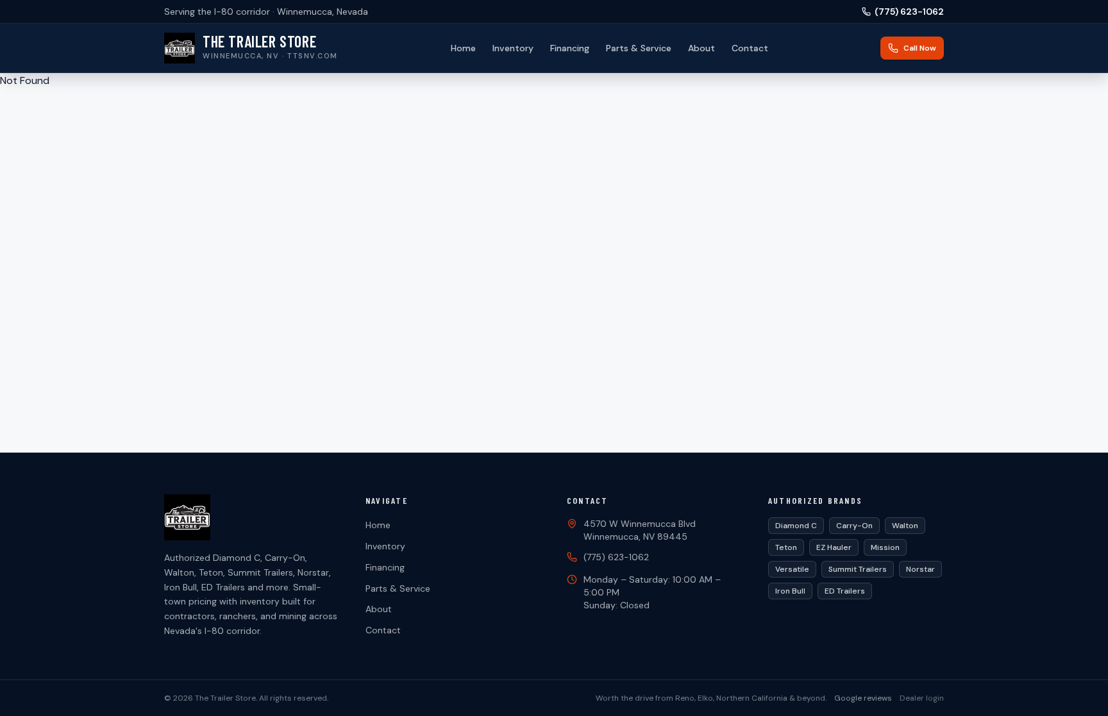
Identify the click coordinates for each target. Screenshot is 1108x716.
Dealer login (922, 698)
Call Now (919, 48)
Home (463, 48)
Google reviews (863, 698)
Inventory (512, 48)
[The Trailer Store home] (252, 517)
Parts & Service (638, 48)
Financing (569, 48)
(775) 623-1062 (909, 11)
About (701, 48)
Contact (750, 48)
